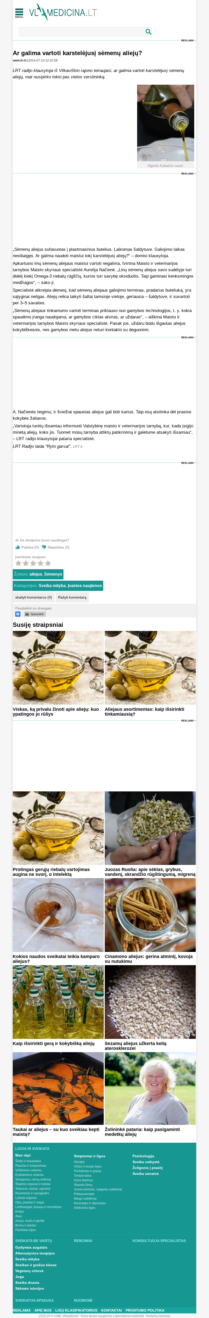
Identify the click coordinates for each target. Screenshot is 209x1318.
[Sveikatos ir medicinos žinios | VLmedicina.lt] (63, 12)
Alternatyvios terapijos (35, 1253)
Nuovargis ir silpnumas (90, 1203)
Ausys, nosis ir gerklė (30, 1221)
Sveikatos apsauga (34, 1300)
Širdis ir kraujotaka (28, 1161)
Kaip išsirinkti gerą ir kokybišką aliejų (54, 1043)
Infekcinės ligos (84, 1208)
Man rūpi (23, 1155)
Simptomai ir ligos (89, 1156)
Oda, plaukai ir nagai (29, 1202)
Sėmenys (53, 574)
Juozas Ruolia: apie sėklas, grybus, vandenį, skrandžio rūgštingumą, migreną (150, 872)
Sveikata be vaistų (33, 1241)
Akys (18, 1216)
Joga (19, 1277)
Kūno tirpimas (83, 1180)
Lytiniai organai (26, 1198)
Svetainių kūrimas (158, 1316)
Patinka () (30, 547)
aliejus (36, 574)
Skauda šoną (83, 1185)
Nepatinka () (59, 547)
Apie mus (42, 1310)
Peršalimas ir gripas (87, 1171)
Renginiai (83, 1241)
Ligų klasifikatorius (76, 1310)
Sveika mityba (52, 585)
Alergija (79, 1162)
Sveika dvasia (27, 1282)
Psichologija (143, 1156)
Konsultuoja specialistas (159, 1241)
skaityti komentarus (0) (33, 597)
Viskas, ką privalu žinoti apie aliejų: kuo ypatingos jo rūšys (56, 712)
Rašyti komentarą (72, 597)
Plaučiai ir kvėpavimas (30, 1165)
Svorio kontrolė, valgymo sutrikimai (98, 1189)
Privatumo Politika (145, 1310)
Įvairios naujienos (85, 585)
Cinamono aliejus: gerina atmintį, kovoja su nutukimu (149, 959)
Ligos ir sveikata (32, 1149)
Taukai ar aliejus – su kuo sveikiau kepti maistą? (56, 1132)
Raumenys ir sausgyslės (32, 1193)
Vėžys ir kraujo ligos (88, 1166)
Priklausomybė (84, 1194)
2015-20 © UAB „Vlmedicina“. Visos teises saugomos (75, 1316)
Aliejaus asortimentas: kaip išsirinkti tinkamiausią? (144, 712)
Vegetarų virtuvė (29, 1271)
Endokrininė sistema (29, 1175)
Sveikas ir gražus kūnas (36, 1265)
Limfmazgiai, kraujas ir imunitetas (38, 1207)
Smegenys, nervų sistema (33, 1179)
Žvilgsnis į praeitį (148, 1168)
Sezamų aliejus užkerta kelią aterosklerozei (135, 1046)
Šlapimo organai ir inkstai (32, 1184)
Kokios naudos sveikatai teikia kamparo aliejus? (56, 959)
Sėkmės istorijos (29, 1288)
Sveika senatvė (146, 1174)
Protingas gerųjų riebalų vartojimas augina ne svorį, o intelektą (51, 872)
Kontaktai (111, 1310)
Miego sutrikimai (85, 1198)
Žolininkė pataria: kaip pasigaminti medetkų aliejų (142, 1132)
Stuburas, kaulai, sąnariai (32, 1188)
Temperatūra (83, 1175)
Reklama (187, 40)
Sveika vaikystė (146, 1162)
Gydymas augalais (31, 1247)
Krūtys (19, 1211)
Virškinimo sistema (28, 1170)
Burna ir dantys (25, 1225)
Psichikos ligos (25, 1230)
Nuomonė (83, 1300)
